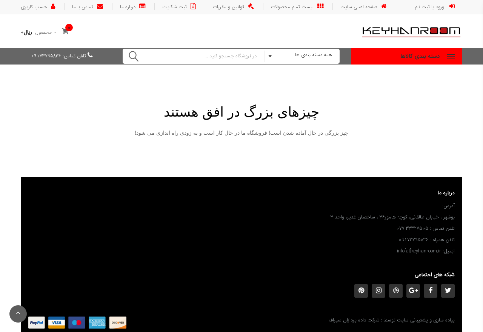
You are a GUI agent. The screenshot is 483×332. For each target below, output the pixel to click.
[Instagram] (378, 291)
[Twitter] (448, 291)
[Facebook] (430, 291)
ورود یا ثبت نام (430, 6)
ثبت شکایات (174, 6)
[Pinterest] (361, 291)
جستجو (134, 56)
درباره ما (127, 6)
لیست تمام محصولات (292, 6)
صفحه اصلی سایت (358, 6)
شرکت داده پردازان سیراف (354, 320)
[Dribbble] (396, 291)
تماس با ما (82, 6)
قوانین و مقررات (228, 6)
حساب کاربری (34, 6)
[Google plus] (413, 291)
